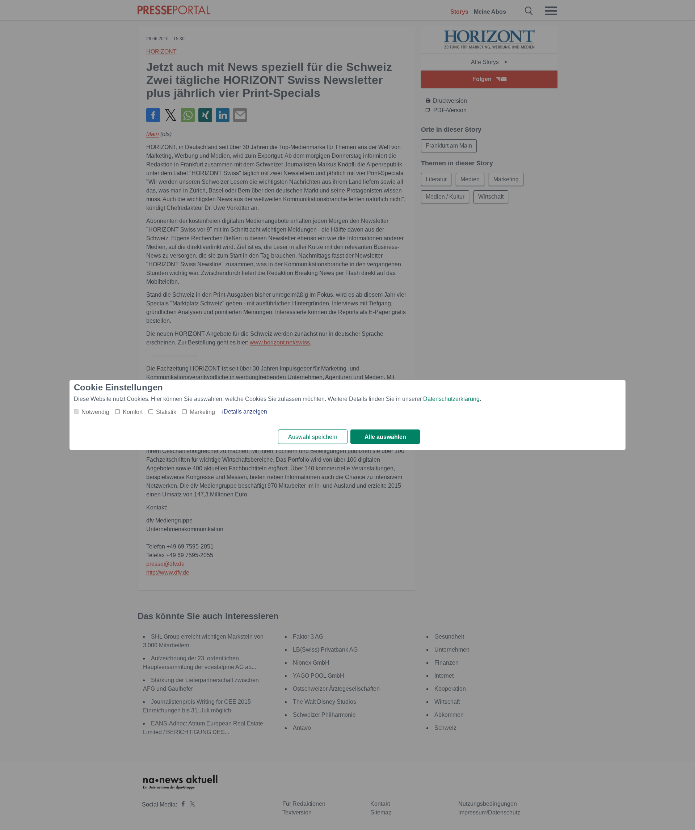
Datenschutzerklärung (451, 399)
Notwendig (95, 412)
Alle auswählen (385, 437)
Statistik (166, 412)
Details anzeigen (245, 411)
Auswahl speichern (312, 437)
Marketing (202, 412)
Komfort (133, 412)
